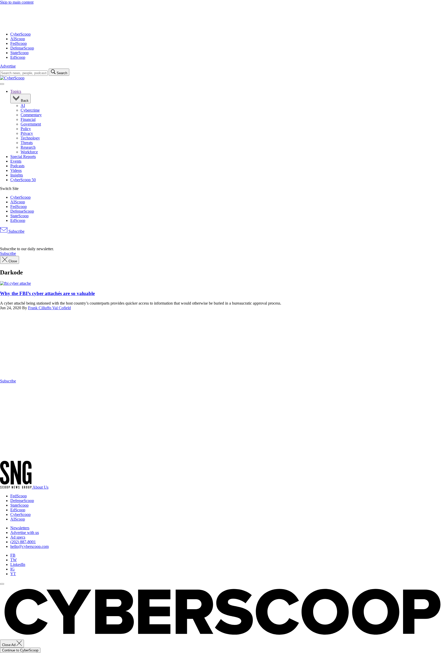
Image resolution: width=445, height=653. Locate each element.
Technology (30, 138)
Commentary (31, 115)
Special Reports (23, 156)
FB (12, 555)
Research (28, 147)
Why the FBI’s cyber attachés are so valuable (47, 293)
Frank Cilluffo (40, 308)
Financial (28, 119)
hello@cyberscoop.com (29, 546)
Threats (27, 142)
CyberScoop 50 (23, 180)
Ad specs (17, 537)
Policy (26, 129)
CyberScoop (20, 34)
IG (12, 569)
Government (31, 124)
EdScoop (17, 57)
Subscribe (15, 231)
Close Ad (9, 645)
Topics (15, 91)
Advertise (8, 66)
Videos (16, 170)
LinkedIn (17, 564)
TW (13, 560)
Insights (16, 175)
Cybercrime (30, 110)
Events (15, 161)
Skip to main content (16, 2)
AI (23, 105)
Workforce (29, 152)
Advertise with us (24, 532)
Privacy (27, 133)
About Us (40, 487)
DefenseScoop (22, 48)
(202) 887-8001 (23, 542)
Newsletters (19, 528)
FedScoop (18, 43)
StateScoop (19, 53)
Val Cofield (61, 308)
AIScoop (17, 39)
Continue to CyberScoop (20, 650)
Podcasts (17, 166)
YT (13, 574)
